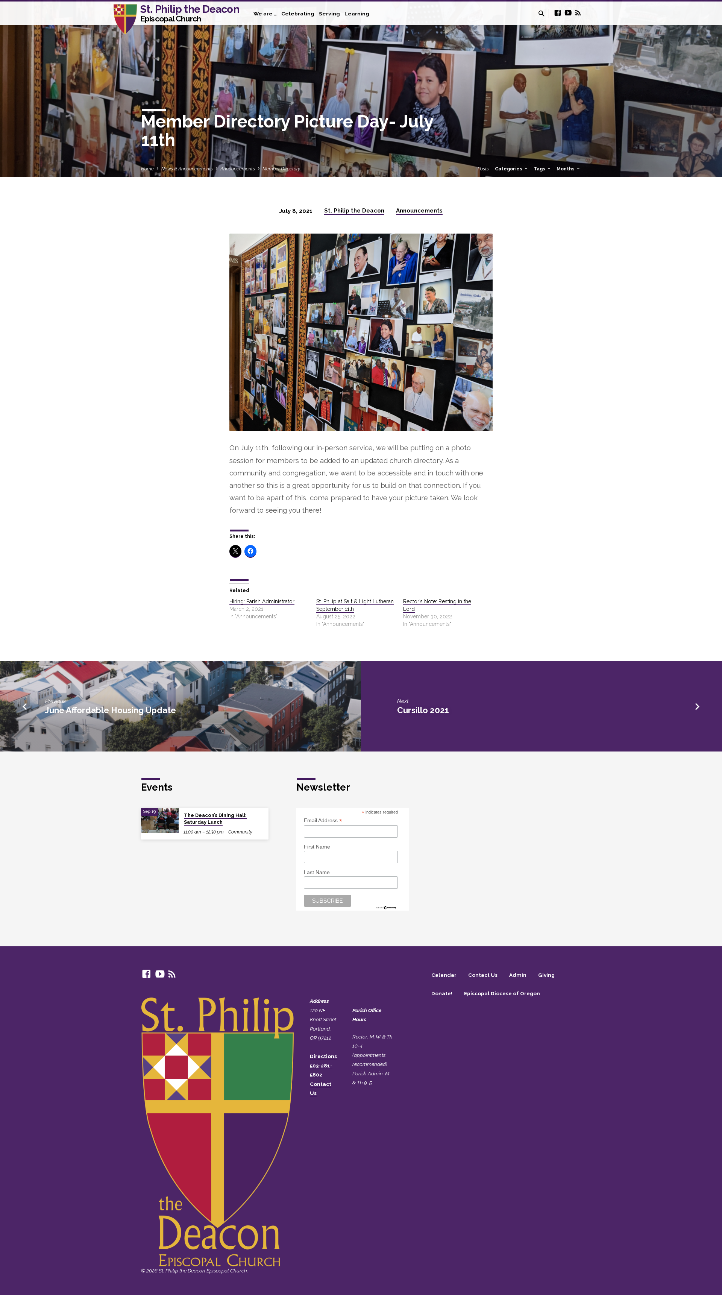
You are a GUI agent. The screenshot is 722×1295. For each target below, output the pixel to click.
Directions (323, 1056)
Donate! (441, 993)
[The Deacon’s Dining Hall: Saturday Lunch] (160, 820)
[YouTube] (568, 13)
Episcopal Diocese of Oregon (502, 993)
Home (147, 169)
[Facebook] (558, 13)
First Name (317, 847)
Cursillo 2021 (423, 710)
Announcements (237, 169)
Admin (517, 975)
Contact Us (483, 975)
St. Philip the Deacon (189, 13)
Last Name (317, 872)
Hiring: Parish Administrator (261, 601)
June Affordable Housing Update (110, 710)
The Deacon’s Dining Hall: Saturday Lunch (215, 818)
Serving (329, 14)
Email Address (323, 820)
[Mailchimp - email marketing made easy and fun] (386, 907)
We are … (265, 14)
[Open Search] (541, 13)
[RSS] (578, 13)
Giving (546, 975)
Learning (356, 14)
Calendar (444, 975)
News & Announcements (187, 169)
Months (566, 169)
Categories (509, 169)
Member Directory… (282, 169)
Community (240, 832)
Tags (540, 169)
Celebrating (297, 14)
